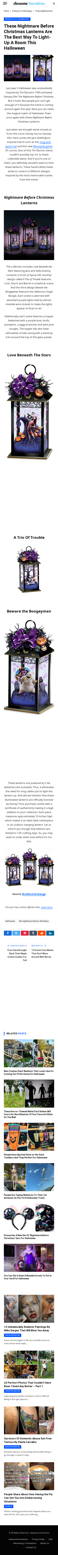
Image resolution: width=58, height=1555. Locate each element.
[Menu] (5, 3)
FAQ (50, 1539)
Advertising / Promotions (24, 1543)
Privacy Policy (38, 1539)
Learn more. (47, 907)
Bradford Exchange (34, 894)
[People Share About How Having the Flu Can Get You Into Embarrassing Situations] (29, 1476)
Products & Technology (22, 11)
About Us (44, 1543)
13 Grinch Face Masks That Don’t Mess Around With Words (42, 953)
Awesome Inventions (18, 1539)
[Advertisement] (29, 493)
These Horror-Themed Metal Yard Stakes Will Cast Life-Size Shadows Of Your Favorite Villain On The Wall (28, 1114)
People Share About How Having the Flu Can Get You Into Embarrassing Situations (28, 1498)
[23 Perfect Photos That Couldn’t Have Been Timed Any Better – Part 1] (29, 1365)
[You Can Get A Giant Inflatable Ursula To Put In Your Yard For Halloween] (29, 1258)
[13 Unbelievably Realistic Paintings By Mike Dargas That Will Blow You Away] (29, 1309)
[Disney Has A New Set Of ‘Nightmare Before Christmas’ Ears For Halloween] (29, 1217)
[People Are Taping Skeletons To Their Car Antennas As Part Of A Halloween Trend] (29, 1177)
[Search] (53, 3)
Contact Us (31, 1547)
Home (6, 11)
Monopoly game (42, 146)
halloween (10, 921)
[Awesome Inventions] (29, 3)
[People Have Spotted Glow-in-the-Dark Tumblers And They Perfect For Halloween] (29, 1137)
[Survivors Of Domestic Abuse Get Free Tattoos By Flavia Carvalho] (29, 1420)
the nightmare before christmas (34, 921)
